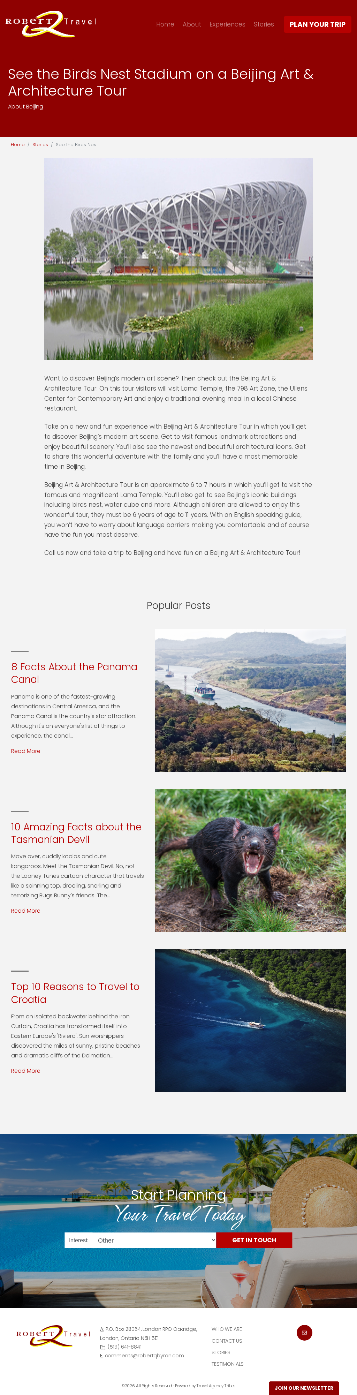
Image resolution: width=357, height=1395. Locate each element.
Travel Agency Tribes (216, 1386)
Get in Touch (254, 1240)
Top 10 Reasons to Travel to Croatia (75, 993)
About (192, 24)
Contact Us (227, 1340)
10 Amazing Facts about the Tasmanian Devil (76, 833)
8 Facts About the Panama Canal (74, 673)
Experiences (227, 24)
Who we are (227, 1329)
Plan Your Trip (317, 24)
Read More (25, 751)
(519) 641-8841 (124, 1346)
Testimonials (228, 1363)
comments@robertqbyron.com (144, 1355)
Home (165, 24)
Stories (264, 24)
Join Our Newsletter (304, 1388)
